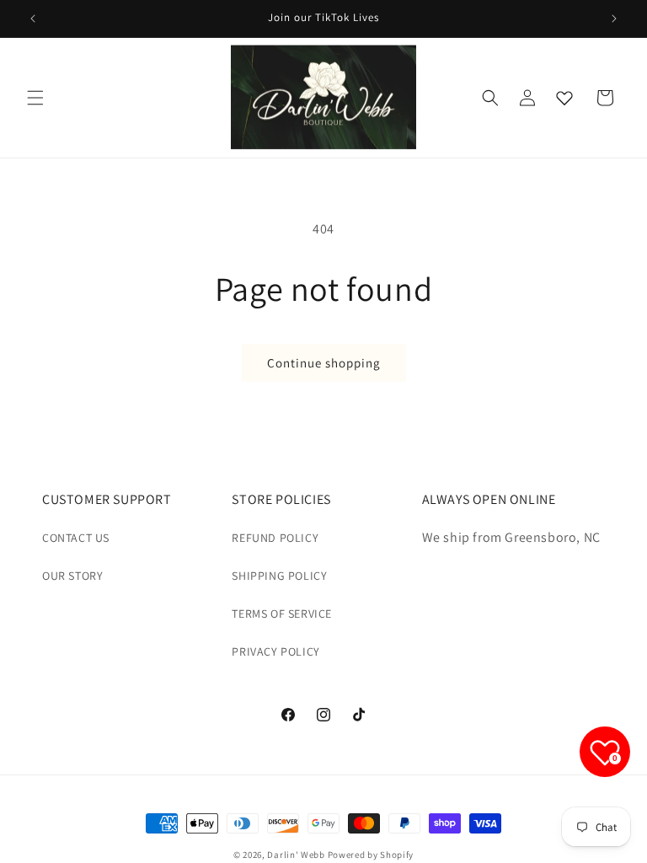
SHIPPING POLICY (279, 575)
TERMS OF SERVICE (282, 613)
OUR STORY (72, 575)
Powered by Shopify (371, 854)
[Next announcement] (614, 18)
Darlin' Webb (295, 854)
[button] (35, 97)
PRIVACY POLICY (275, 651)
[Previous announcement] (32, 18)
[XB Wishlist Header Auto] (564, 97)
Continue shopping (324, 363)
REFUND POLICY (275, 537)
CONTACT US (76, 537)
